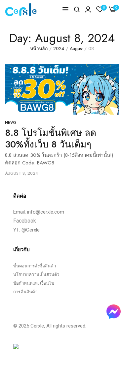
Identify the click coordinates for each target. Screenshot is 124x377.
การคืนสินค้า (25, 291)
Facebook (24, 221)
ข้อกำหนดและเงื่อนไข (33, 283)
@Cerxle (30, 230)
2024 (58, 48)
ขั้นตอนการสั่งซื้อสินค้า (34, 265)
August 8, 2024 (21, 173)
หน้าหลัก (39, 48)
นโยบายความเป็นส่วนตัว (36, 274)
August (76, 48)
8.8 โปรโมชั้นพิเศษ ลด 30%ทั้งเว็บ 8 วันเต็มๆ (50, 138)
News (11, 123)
